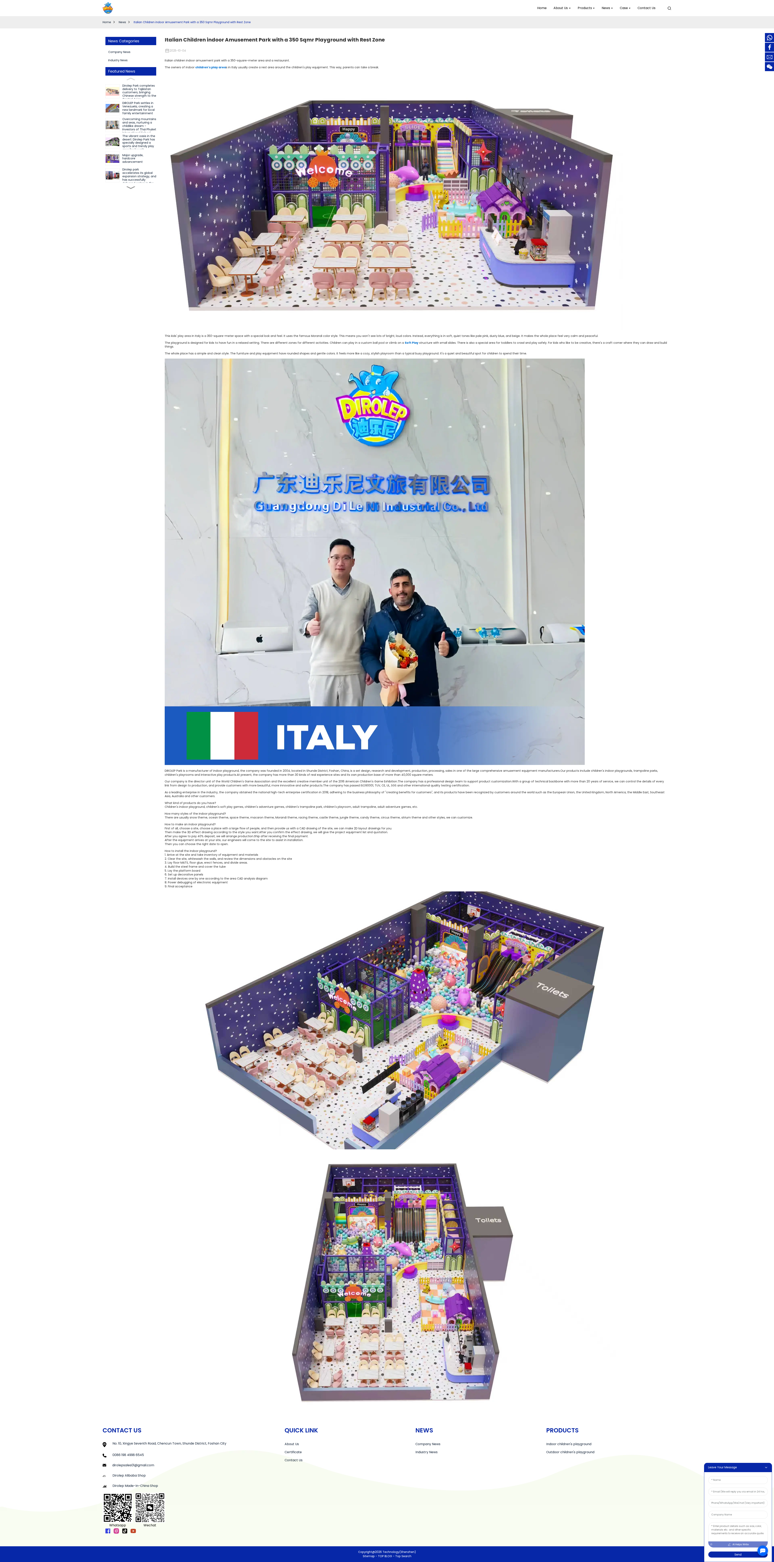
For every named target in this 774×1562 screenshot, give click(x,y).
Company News (119, 52)
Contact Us (294, 1460)
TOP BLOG (385, 1556)
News (122, 22)
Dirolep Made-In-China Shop (135, 1485)
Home (107, 22)
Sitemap (369, 1556)
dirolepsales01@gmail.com (133, 1465)
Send (738, 1555)
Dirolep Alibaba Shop (129, 1475)
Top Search (403, 1556)
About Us (292, 1444)
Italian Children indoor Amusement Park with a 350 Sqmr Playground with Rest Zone (192, 22)
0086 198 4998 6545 (128, 1455)
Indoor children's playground (568, 1444)
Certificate (293, 1452)
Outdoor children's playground (570, 1452)
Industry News (118, 60)
